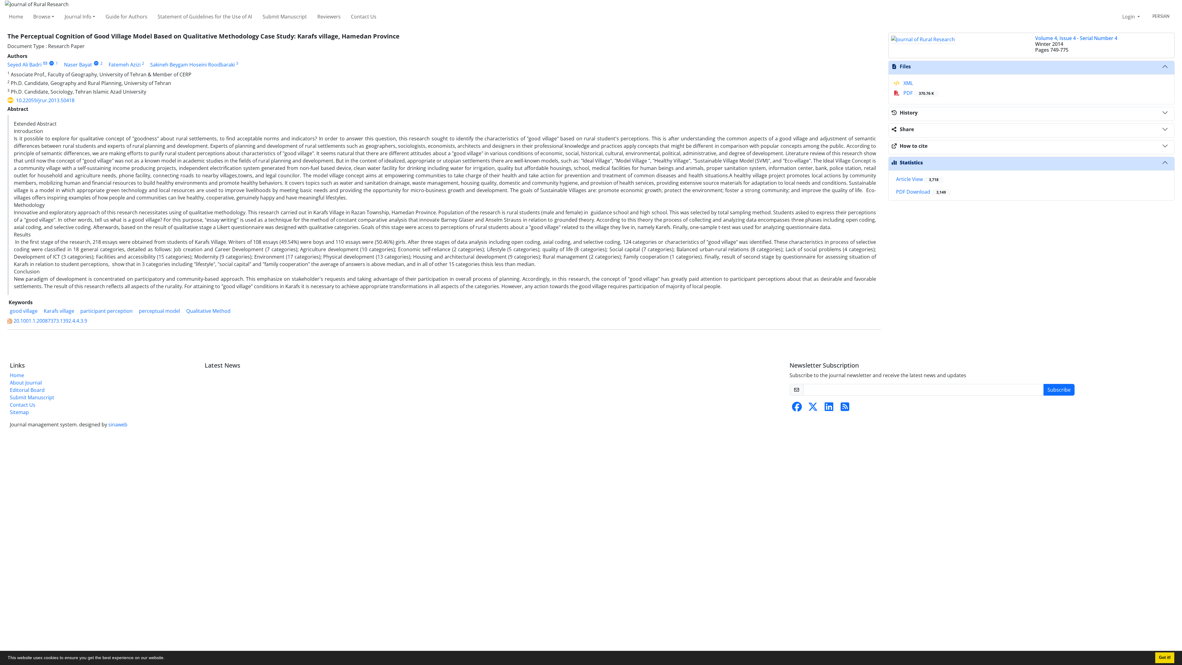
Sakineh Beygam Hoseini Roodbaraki (192, 64)
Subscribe (1059, 389)
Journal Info (78, 16)
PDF (918, 93)
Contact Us (363, 16)
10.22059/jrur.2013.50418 (45, 100)
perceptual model (159, 311)
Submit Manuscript (285, 16)
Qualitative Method (208, 311)
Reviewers (329, 16)
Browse (41, 16)
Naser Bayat (78, 64)
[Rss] (845, 408)
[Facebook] (797, 408)
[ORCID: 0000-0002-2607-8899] (96, 63)
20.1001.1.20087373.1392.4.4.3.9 (50, 320)
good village (24, 311)
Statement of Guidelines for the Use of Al (205, 16)
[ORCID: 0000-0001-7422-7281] (51, 63)
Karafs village (59, 311)
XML (907, 83)
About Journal (26, 382)
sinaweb (117, 424)
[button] (167, 658)
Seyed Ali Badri (24, 64)
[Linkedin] (829, 408)
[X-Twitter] (813, 408)
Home (16, 16)
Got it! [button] (1165, 657)
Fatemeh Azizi (125, 64)
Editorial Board (27, 390)
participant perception (106, 311)
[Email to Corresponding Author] (45, 63)
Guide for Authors (126, 16)
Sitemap (19, 412)
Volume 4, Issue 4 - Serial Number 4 (1076, 38)
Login (1129, 16)
